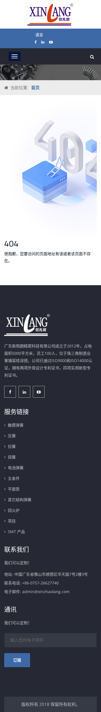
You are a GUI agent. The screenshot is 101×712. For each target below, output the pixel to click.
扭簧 (12, 457)
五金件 (14, 478)
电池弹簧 (16, 467)
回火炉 (14, 510)
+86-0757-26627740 (40, 583)
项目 (12, 521)
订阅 (17, 660)
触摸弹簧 (16, 425)
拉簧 (12, 446)
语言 (39, 34)
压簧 (12, 435)
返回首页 (20, 278)
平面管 (14, 489)
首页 (35, 87)
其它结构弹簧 (19, 499)
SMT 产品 (16, 531)
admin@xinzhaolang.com (46, 591)
